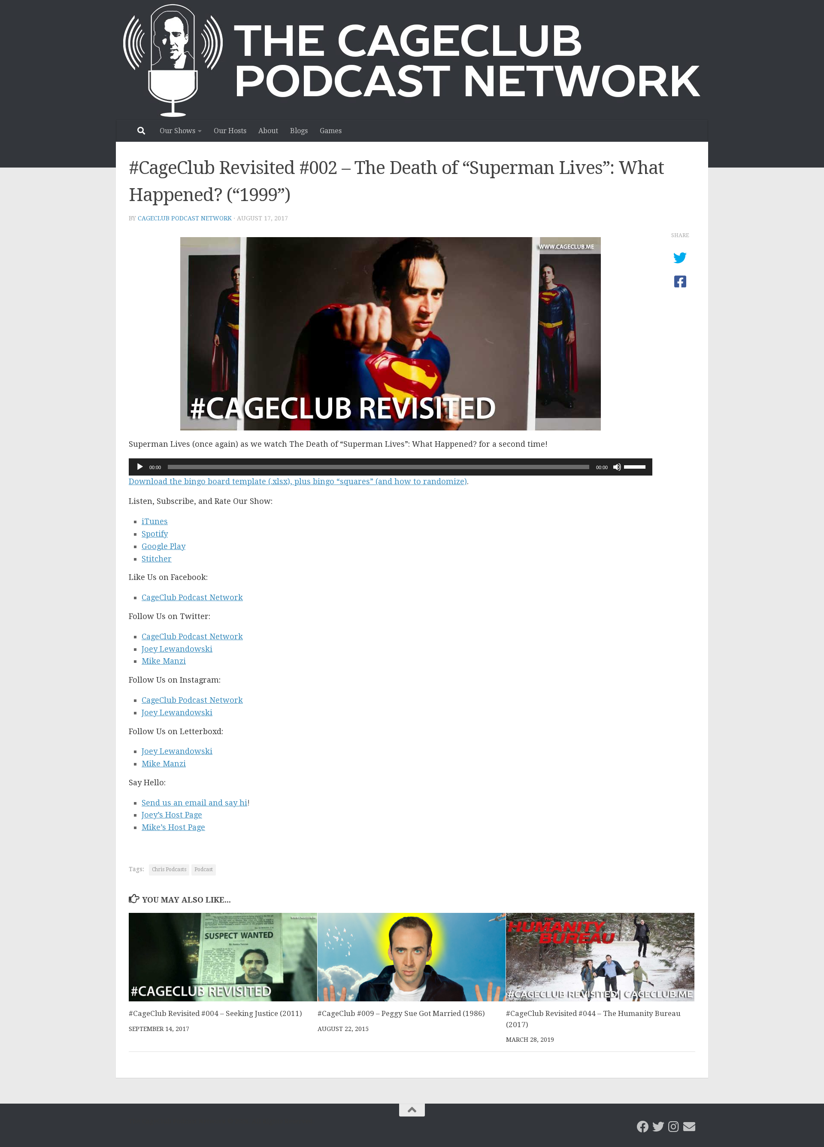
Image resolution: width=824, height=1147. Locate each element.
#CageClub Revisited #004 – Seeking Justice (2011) (215, 1014)
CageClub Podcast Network (185, 218)
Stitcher (157, 558)
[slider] (636, 466)
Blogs (299, 131)
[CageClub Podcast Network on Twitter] (658, 1127)
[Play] (140, 467)
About (268, 131)
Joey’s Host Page (172, 814)
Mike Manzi (164, 660)
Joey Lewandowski (177, 648)
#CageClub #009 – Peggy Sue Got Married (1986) (401, 1014)
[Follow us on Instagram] (674, 1127)
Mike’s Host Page (173, 827)
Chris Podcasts (169, 869)
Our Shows (177, 131)
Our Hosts (230, 131)
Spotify (155, 533)
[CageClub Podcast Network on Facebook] (643, 1127)
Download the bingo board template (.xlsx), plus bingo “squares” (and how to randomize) (298, 481)
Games (331, 131)
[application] (390, 467)
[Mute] (617, 467)
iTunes (155, 521)
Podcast (203, 869)
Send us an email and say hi (194, 802)
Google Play (163, 546)
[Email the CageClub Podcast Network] (689, 1127)
